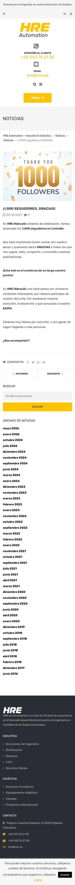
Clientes (11, 799)
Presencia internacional (22, 804)
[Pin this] (44, 362)
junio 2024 (10, 469)
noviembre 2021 (14, 551)
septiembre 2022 (15, 527)
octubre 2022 (13, 522)
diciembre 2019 (14, 627)
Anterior (22, 373)
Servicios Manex (17, 768)
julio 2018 (10, 644)
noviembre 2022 (15, 516)
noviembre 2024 (15, 457)
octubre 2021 (12, 557)
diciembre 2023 (14, 486)
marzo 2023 (11, 498)
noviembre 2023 (15, 492)
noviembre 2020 (15, 598)
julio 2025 (10, 446)
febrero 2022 (12, 539)
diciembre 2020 (14, 592)
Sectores (12, 756)
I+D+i (9, 762)
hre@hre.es (37, 75)
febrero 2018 (12, 662)
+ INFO (37, 880)
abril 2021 (10, 580)
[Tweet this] (33, 362)
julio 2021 (10, 568)
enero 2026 (11, 434)
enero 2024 (11, 481)
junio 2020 (10, 609)
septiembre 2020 (15, 603)
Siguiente (53, 373)
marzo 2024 (11, 475)
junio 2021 (10, 574)
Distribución (14, 750)
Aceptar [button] (65, 874)
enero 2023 (11, 510)
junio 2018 (10, 650)
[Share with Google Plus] (38, 362)
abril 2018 (10, 656)
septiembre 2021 (15, 563)
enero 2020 (11, 621)
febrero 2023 (12, 504)
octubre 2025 (13, 440)
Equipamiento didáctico (22, 792)
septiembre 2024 (15, 463)
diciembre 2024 (14, 451)
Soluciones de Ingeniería (22, 744)
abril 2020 (10, 615)
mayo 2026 (11, 428)
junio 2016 (10, 673)
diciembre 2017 (14, 668)
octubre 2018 (12, 633)
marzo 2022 (11, 533)
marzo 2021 (11, 586)
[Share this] (28, 362)
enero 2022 (11, 545)
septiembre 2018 (15, 638)
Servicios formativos (20, 786)
